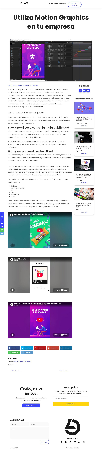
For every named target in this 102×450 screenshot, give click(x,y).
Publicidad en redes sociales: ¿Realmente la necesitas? (84, 119)
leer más (84, 125)
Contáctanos (31, 405)
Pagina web (79, 151)
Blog (56, 3)
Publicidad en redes (81, 123)
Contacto (62, 3)
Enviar (44, 442)
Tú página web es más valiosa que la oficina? (83, 147)
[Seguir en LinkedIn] (88, 90)
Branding (78, 209)
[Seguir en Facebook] (80, 90)
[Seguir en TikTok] (70, 442)
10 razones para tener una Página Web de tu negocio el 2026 (83, 175)
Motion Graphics (23, 86)
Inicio (51, 3)
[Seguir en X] (79, 442)
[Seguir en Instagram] (84, 90)
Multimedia (34, 86)
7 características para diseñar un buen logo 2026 (83, 205)
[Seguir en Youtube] (75, 442)
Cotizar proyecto (74, 4)
